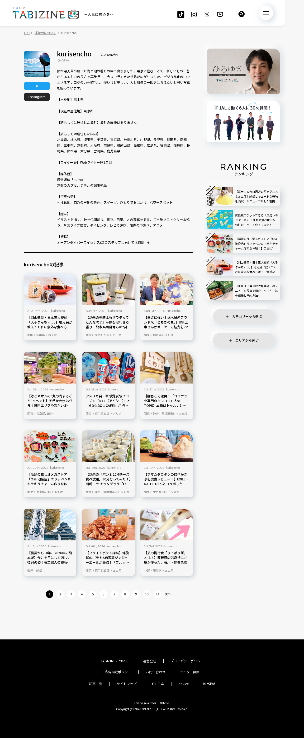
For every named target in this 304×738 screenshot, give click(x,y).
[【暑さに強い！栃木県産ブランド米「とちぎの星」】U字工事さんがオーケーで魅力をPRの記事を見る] (166, 289)
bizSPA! (209, 683)
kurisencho (58, 311)
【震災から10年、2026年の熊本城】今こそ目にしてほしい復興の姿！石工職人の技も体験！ (49, 557)
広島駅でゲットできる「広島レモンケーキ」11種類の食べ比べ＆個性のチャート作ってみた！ (256, 220)
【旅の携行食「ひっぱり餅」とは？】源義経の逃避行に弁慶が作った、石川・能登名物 (165, 557)
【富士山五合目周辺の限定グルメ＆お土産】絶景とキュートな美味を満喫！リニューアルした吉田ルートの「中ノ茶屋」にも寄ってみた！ (256, 196)
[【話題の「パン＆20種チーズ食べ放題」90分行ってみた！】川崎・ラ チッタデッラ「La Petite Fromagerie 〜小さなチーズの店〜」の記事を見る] (108, 446)
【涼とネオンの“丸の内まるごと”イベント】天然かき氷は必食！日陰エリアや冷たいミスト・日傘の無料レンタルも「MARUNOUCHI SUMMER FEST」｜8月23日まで (49, 401)
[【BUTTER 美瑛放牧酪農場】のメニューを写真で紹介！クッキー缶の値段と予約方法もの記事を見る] (220, 290)
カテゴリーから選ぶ (247, 316)
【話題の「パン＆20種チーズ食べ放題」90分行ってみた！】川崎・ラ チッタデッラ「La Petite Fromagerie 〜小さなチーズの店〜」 (108, 479)
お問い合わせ (156, 671)
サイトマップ (127, 683)
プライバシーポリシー (187, 660)
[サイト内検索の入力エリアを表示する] (241, 14)
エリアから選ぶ (247, 340)
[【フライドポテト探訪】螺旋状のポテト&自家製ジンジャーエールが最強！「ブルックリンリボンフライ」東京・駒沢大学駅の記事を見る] (108, 524)
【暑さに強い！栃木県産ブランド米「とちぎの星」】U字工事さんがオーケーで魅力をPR (166, 322)
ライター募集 (190, 671)
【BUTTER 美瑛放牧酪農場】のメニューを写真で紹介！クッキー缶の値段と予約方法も (256, 290)
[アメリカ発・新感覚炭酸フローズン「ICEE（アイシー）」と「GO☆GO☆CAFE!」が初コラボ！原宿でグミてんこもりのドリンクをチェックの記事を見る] (108, 368)
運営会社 (149, 660)
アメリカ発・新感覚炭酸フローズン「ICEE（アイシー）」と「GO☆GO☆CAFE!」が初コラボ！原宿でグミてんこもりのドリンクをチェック (108, 401)
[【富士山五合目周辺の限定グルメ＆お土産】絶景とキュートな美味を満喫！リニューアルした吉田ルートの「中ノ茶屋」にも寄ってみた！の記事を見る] (220, 196)
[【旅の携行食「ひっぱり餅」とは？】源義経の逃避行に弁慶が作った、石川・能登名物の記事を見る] (166, 524)
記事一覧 (95, 683)
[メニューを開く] (266, 13)
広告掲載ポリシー (118, 671)
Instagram (37, 97)
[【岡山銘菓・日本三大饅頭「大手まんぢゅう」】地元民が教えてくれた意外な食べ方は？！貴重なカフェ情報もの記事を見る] (50, 289)
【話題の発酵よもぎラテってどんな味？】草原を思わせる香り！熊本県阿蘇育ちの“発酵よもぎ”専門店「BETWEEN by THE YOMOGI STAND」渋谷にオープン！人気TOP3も (108, 322)
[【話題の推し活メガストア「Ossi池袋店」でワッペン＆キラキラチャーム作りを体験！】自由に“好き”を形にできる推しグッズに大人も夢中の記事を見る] (50, 446)
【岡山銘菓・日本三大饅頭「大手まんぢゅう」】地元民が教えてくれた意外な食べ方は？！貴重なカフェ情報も (49, 322)
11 (158, 594)
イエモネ (157, 683)
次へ (168, 594)
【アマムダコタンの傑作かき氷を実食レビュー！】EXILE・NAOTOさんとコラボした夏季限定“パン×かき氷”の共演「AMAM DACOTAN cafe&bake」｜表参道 (166, 479)
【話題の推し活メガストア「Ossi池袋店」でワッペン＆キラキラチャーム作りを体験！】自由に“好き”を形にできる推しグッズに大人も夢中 (49, 479)
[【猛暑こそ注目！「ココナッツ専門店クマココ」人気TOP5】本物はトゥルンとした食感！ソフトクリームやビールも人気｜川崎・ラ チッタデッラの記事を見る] (166, 368)
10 (147, 594)
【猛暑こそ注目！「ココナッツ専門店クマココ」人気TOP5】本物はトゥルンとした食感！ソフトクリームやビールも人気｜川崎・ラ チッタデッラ (166, 401)
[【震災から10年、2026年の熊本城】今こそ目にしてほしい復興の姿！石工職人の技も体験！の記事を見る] (50, 524)
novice (183, 683)
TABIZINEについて (114, 660)
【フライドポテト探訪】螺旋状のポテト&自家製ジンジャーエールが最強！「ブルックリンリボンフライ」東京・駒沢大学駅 (107, 557)
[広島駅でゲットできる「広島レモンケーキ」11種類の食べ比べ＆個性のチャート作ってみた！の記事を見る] (220, 219)
